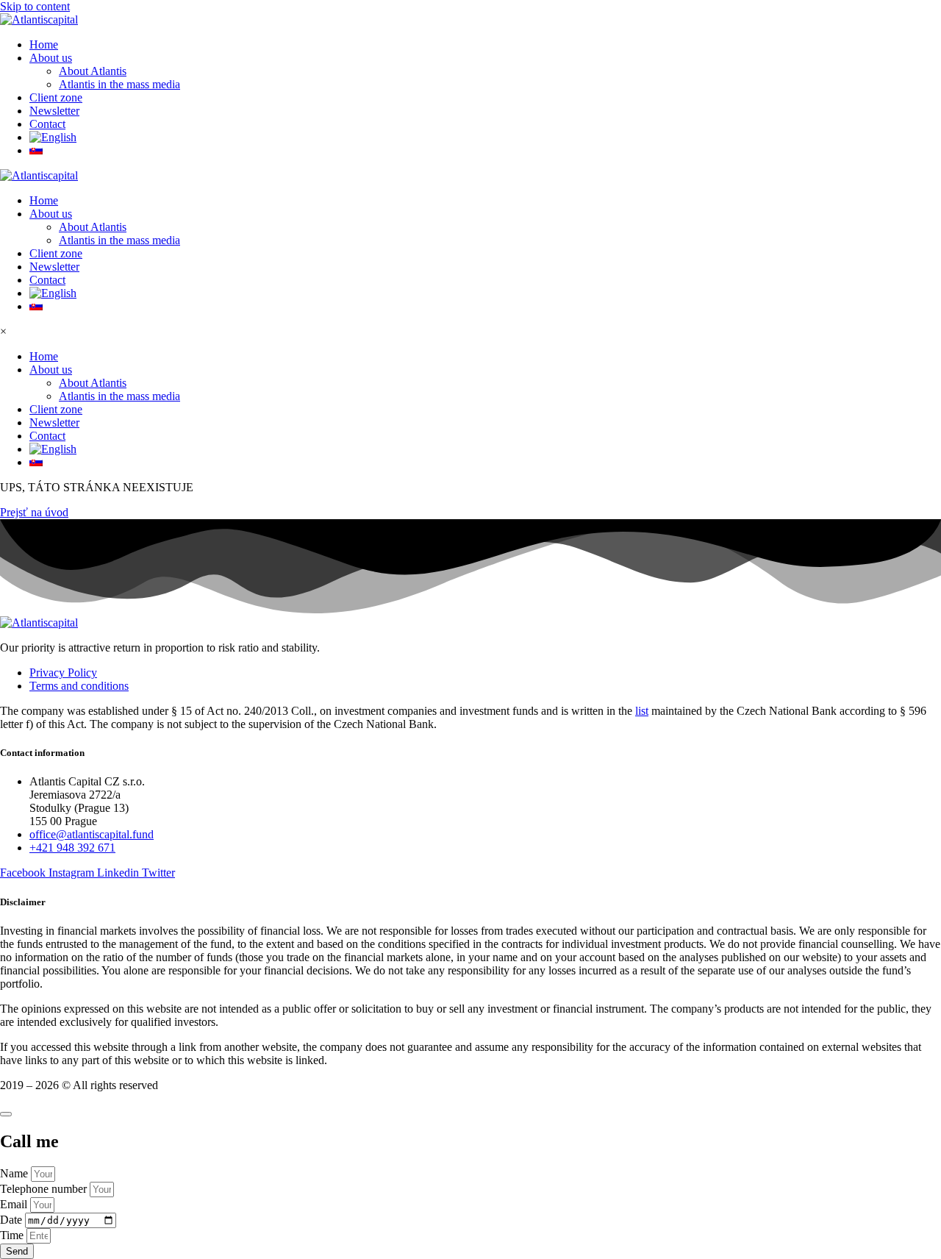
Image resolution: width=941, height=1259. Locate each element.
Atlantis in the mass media (119, 240)
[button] (485, 58)
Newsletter (54, 266)
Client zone (55, 253)
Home (43, 200)
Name (15, 1173)
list (641, 711)
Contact (47, 280)
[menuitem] (485, 137)
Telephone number (45, 1189)
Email (15, 1204)
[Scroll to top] (6, 1114)
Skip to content (35, 6)
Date (12, 1219)
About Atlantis (92, 227)
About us (50, 213)
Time (13, 1235)
